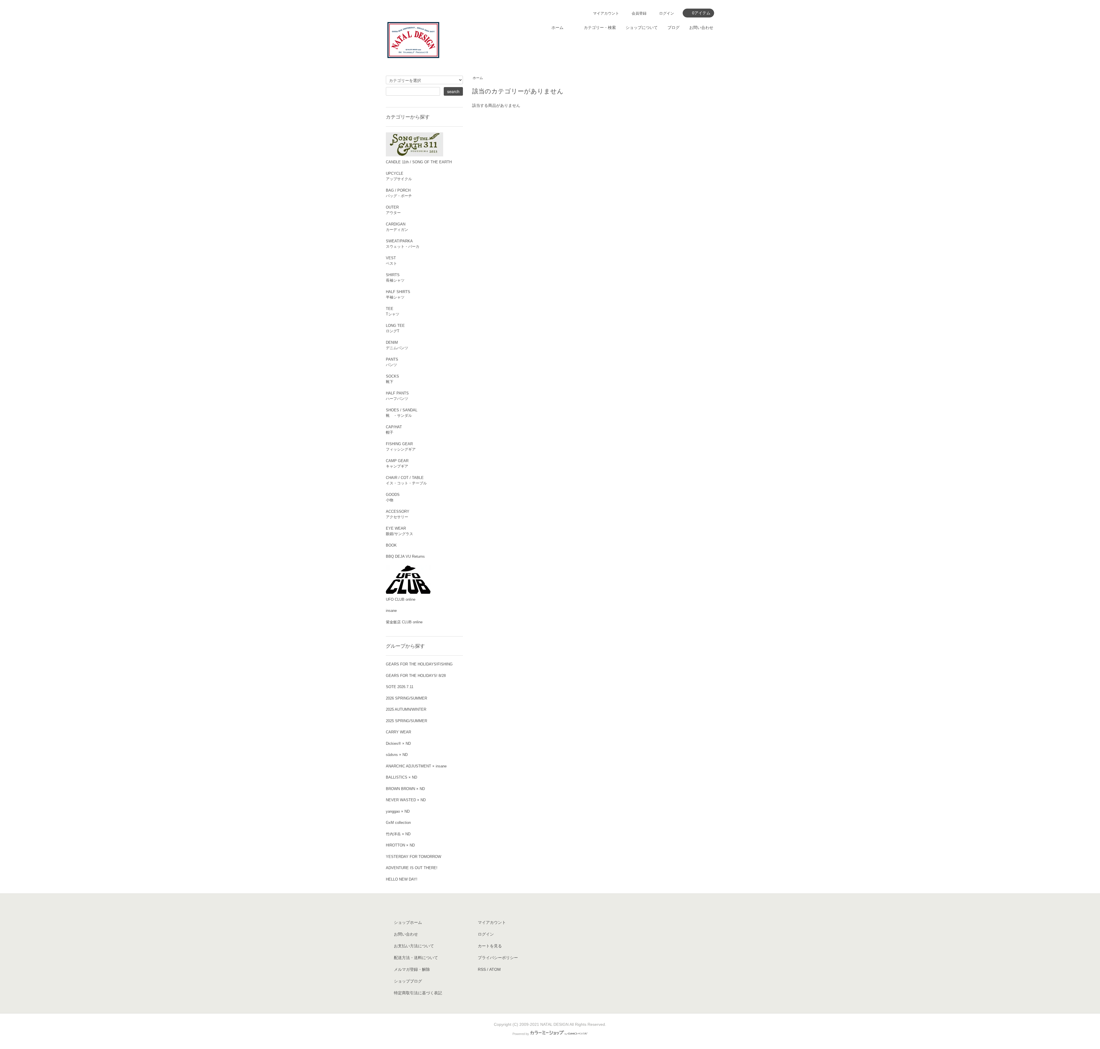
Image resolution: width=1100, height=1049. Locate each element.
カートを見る (490, 946)
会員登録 (639, 13)
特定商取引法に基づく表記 (418, 993)
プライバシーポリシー (498, 957)
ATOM (495, 969)
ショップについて (642, 27)
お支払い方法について (414, 946)
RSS (482, 969)
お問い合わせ (701, 27)
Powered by (520, 1034)
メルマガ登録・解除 (412, 969)
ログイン (666, 13)
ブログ (673, 27)
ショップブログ (408, 981)
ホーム (557, 27)
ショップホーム (408, 922)
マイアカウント (606, 13)
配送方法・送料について (416, 957)
